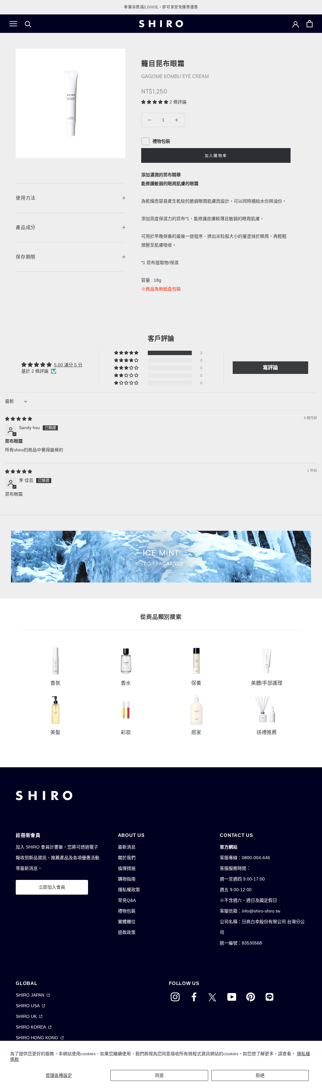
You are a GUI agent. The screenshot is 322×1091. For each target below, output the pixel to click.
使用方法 (26, 197)
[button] (155, 101)
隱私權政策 (129, 889)
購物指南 (127, 878)
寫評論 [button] (270, 367)
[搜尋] (28, 23)
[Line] (269, 996)
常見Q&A (127, 900)
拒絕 (260, 1075)
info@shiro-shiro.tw (261, 910)
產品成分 (26, 227)
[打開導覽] (13, 23)
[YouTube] (231, 996)
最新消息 (127, 846)
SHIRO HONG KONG (37, 1037)
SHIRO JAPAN (30, 995)
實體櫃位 (127, 921)
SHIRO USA (28, 1005)
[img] (18, 418)
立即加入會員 (52, 887)
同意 (159, 1075)
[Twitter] (212, 996)
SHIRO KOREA (31, 1027)
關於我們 (127, 857)
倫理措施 (127, 868)
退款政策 (127, 932)
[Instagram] (175, 996)
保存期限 (26, 256)
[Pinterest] (250, 996)
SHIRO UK (26, 1016)
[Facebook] (194, 996)
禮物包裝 (127, 910)
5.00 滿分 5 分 (68, 364)
